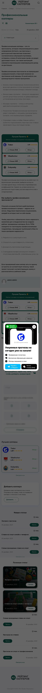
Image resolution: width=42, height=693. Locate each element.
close (34, 327)
